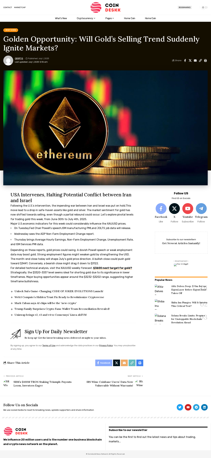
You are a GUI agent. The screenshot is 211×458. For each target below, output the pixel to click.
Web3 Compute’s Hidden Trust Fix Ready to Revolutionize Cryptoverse (59, 297)
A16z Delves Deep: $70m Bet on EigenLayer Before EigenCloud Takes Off (188, 290)
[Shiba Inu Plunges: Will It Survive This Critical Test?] (162, 304)
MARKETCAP (20, 7)
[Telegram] (201, 213)
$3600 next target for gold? (112, 268)
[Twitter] (180, 407)
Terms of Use (49, 345)
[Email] (195, 60)
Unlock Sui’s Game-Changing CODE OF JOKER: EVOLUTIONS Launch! (59, 291)
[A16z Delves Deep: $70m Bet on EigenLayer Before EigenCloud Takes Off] (162, 290)
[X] (174, 213)
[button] (195, 7)
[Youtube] (187, 213)
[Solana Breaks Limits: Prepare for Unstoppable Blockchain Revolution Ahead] (162, 319)
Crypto (19, 58)
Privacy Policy (106, 345)
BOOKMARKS (185, 7)
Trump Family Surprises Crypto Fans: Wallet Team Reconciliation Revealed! (62, 308)
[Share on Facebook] (185, 60)
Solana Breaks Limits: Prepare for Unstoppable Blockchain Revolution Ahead (188, 319)
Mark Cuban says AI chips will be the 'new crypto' (46, 303)
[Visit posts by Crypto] (8, 60)
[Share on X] (190, 60)
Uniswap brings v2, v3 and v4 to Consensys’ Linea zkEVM (51, 314)
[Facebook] (161, 213)
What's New (11, 30)
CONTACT (7, 7)
